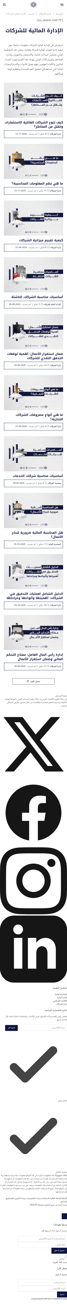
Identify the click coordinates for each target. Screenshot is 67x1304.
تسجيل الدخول (59, 1250)
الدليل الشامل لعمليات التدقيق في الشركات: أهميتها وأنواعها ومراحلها (35, 596)
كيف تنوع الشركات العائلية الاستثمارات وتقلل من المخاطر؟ (34, 124)
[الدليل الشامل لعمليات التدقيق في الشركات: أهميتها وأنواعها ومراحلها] (33, 571)
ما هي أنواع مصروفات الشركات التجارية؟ (39, 417)
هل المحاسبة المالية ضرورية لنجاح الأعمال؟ (37, 535)
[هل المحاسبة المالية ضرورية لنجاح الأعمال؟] (33, 510)
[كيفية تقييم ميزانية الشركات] (33, 218)
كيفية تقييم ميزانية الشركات (41, 240)
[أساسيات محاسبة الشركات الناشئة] (33, 274)
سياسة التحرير (20, 1198)
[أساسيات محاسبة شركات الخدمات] (33, 453)
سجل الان (45, 1231)
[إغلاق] (64, 1216)
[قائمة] (62, 4)
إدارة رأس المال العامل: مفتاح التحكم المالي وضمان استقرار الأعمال (34, 657)
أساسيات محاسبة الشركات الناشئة (37, 297)
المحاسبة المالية (61, 994)
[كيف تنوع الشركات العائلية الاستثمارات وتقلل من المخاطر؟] (33, 100)
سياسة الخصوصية (34, 1198)
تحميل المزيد (35, 681)
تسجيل (62, 1294)
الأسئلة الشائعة (61, 1198)
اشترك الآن (11, 1028)
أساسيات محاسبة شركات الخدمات (38, 476)
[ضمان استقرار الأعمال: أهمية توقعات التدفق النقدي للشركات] (33, 331)
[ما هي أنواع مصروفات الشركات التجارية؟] (33, 392)
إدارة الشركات (61, 1004)
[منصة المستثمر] (33, 4)
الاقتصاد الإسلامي (60, 1001)
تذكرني (62, 1259)
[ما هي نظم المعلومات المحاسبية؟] (33, 161)
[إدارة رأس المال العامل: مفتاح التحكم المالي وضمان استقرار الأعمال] (33, 632)
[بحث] (4, 4)
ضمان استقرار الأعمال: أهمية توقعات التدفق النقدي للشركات (35, 356)
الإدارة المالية (62, 998)
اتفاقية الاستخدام (48, 1198)
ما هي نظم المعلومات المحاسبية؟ (37, 183)
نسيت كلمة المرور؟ (60, 1262)
